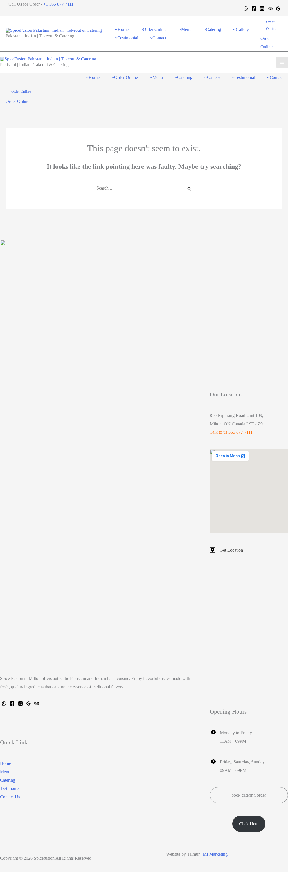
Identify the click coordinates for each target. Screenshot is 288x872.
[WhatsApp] (245, 8)
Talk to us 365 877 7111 (231, 432)
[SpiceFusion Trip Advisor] (36, 703)
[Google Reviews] (278, 8)
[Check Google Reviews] (28, 703)
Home (5, 763)
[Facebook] (253, 8)
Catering (7, 780)
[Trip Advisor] (270, 8)
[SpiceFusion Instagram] (20, 703)
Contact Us (10, 796)
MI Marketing (215, 854)
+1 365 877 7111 (58, 4)
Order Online (17, 101)
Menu (5, 771)
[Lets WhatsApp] (4, 703)
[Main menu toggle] (282, 62)
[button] (271, 25)
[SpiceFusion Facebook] (12, 703)
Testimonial (10, 788)
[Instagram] (262, 8)
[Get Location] (226, 550)
